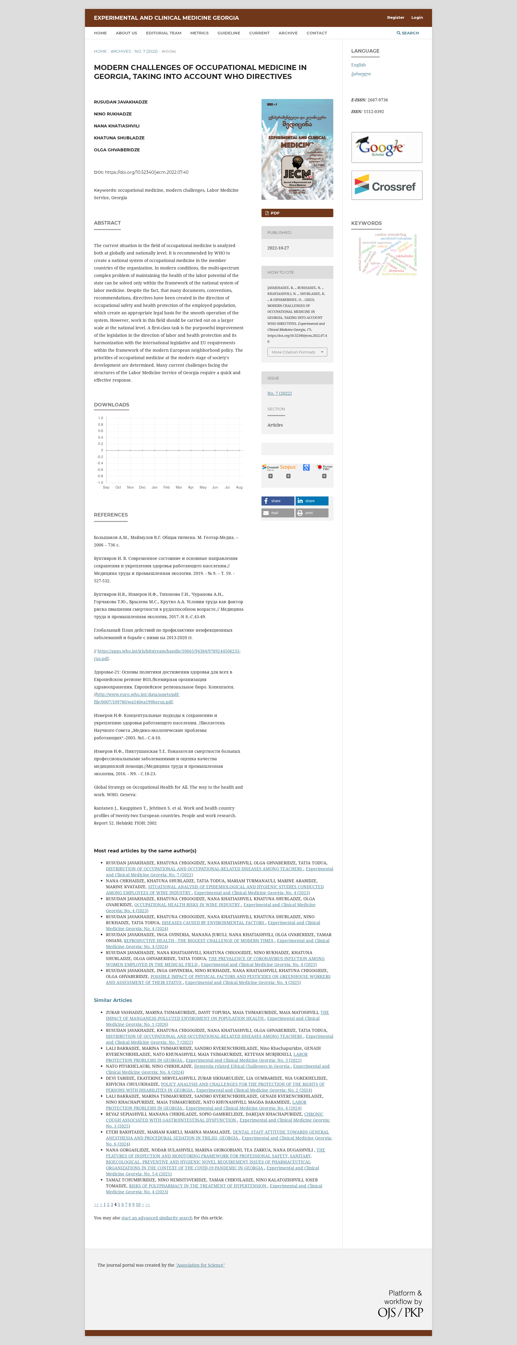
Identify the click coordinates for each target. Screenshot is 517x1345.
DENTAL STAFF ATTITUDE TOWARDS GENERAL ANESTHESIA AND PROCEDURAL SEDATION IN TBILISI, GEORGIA (217, 1135)
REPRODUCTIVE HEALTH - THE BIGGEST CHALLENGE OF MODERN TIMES (199, 940)
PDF (274, 213)
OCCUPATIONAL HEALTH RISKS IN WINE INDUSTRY (187, 904)
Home (100, 33)
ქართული (361, 74)
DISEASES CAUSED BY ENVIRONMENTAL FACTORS (213, 922)
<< (96, 1204)
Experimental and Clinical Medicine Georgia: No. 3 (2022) (244, 1060)
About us (126, 33)
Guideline (229, 33)
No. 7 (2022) (146, 51)
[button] (277, 500)
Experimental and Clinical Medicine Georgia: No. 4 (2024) (244, 1108)
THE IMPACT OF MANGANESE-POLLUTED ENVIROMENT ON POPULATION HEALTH (217, 1015)
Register (396, 17)
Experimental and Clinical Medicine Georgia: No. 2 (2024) (254, 1090)
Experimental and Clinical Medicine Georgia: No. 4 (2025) (259, 964)
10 (138, 1204)
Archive (288, 33)
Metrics (199, 33)
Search (410, 33)
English (358, 65)
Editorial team (163, 33)
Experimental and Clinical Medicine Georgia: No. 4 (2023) (252, 892)
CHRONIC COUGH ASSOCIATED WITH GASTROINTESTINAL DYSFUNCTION (214, 1117)
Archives (121, 51)
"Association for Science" (200, 1265)
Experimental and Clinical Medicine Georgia (166, 18)
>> (147, 1204)
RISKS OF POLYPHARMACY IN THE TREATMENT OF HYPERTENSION (198, 1186)
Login (417, 17)
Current (259, 33)
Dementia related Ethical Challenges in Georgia (242, 1066)
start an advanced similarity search (157, 1218)
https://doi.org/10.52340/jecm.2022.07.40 (146, 172)
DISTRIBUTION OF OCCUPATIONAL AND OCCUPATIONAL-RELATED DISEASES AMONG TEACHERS (204, 869)
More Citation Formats (293, 352)
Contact (317, 33)
